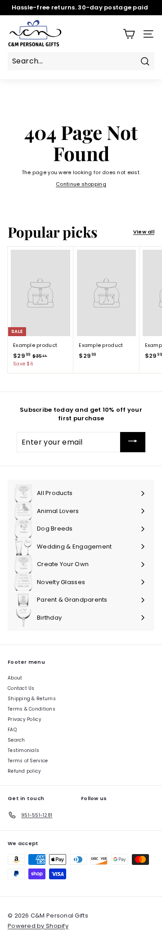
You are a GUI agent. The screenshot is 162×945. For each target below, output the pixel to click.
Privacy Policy (24, 719)
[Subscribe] (132, 442)
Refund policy (24, 771)
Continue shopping (81, 184)
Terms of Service (28, 760)
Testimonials (23, 750)
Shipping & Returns (32, 698)
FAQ (12, 729)
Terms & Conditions (31, 709)
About (15, 678)
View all (143, 231)
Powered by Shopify (38, 926)
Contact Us (21, 688)
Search (16, 740)
